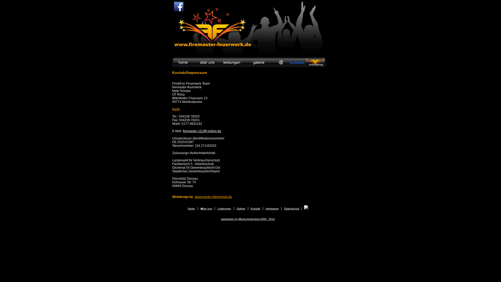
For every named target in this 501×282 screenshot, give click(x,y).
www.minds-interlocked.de (213, 197)
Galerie (241, 208)
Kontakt (255, 208)
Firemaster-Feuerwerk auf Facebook (179, 6)
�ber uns (206, 208)
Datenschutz (291, 208)
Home (191, 208)
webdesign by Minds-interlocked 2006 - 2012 (248, 219)
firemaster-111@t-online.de (202, 131)
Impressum (272, 208)
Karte (176, 109)
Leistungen (224, 208)
